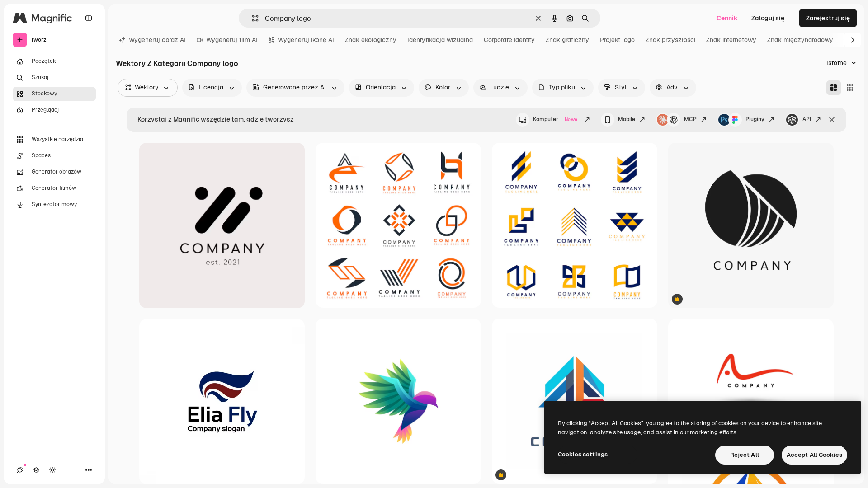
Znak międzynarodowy (800, 40)
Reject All (744, 455)
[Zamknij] (831, 119)
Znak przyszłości (670, 40)
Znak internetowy (731, 40)
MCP (690, 119)
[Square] (850, 87)
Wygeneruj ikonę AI (306, 40)
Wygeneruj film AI (232, 40)
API (806, 119)
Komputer (555, 119)
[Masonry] (833, 87)
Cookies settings (583, 454)
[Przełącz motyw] (52, 470)
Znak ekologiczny (370, 40)
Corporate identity (509, 40)
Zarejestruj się (828, 18)
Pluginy (754, 119)
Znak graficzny (567, 40)
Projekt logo (617, 40)
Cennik (727, 18)
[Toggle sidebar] (88, 18)
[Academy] (36, 470)
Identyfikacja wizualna (440, 40)
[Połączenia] (20, 470)
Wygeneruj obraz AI (157, 40)
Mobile (626, 119)
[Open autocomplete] (251, 18)
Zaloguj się (767, 18)
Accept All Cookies (814, 455)
